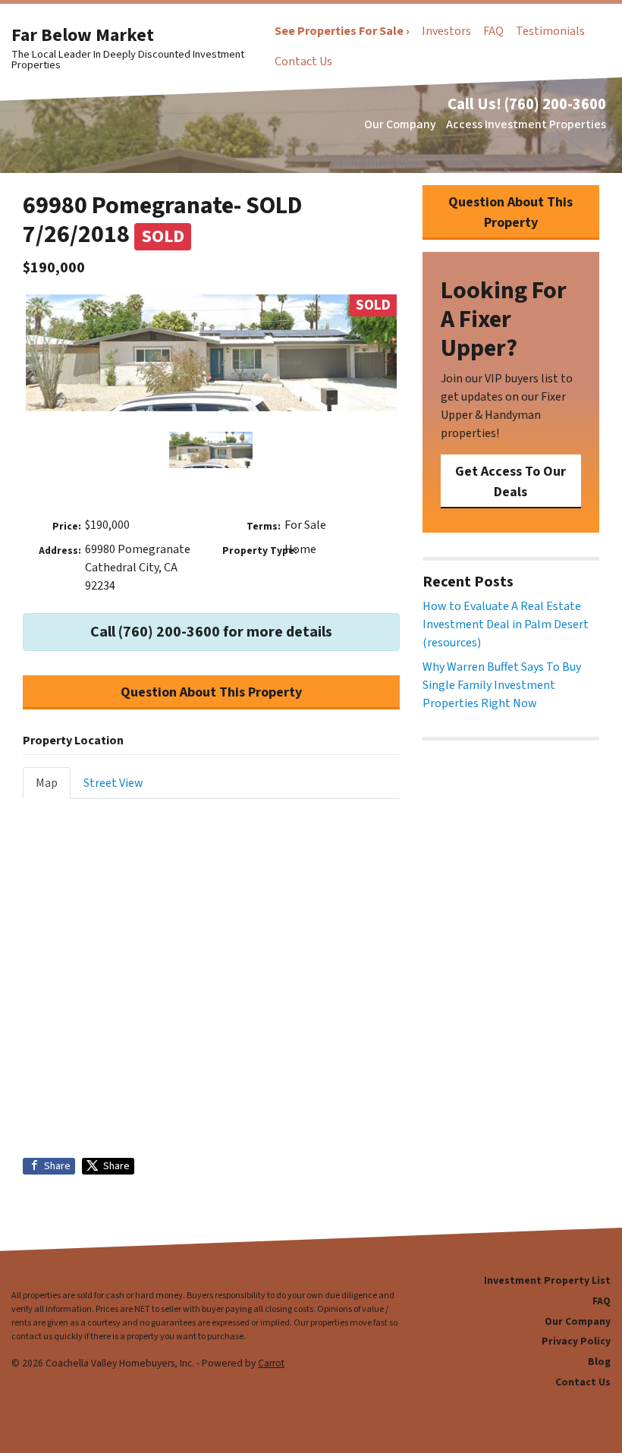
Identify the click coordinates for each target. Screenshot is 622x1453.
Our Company (400, 124)
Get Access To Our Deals (510, 482)
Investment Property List (547, 1280)
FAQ (493, 31)
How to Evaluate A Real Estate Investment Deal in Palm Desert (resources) (506, 624)
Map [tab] (47, 783)
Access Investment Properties (526, 124)
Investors (446, 31)
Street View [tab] (113, 783)
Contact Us (303, 61)
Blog (599, 1361)
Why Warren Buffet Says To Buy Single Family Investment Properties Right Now (502, 685)
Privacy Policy (576, 1341)
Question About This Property (211, 692)
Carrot (271, 1363)
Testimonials (550, 31)
